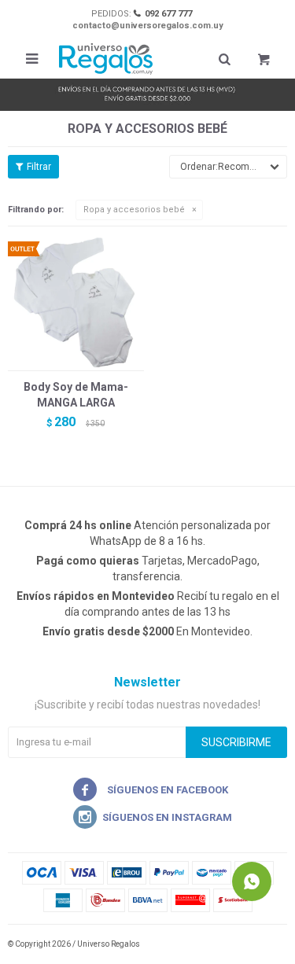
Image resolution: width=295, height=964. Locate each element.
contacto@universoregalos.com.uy (147, 25)
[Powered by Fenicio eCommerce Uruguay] (263, 944)
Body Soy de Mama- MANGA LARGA (76, 395)
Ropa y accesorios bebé (134, 209)
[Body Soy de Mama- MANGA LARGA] (76, 302)
